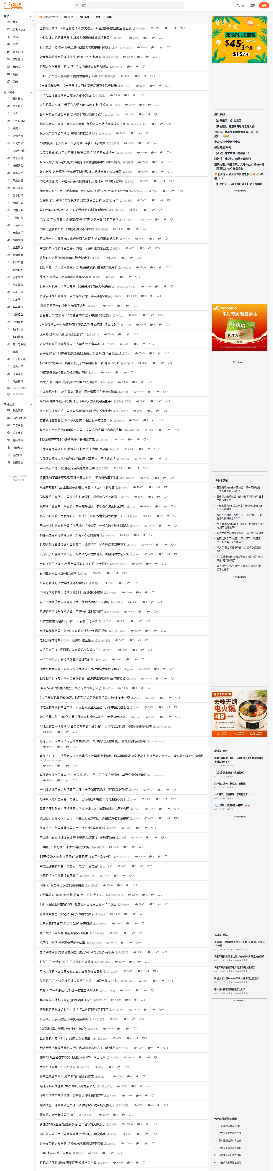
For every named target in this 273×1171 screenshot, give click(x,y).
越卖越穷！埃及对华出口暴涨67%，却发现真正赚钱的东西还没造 (83, 679)
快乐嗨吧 (18, 106)
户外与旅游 (19, 121)
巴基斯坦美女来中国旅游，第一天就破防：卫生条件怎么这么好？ (83, 506)
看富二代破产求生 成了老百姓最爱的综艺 (67, 1076)
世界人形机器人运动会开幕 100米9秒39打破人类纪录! (75, 287)
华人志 (119, 315)
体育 (15, 113)
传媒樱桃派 (112, 612)
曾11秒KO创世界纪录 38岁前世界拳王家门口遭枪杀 (74, 210)
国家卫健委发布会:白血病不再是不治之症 (67, 229)
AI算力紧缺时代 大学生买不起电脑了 (64, 583)
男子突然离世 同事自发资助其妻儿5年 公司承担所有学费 (77, 952)
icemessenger (163, 726)
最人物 (94, 1029)
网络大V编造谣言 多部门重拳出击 (62, 885)
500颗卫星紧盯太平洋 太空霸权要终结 (65, 847)
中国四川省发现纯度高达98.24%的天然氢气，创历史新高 (77, 837)
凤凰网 (129, 172)
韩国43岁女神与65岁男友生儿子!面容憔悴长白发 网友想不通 (79, 363)
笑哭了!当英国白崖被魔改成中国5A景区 (66, 277)
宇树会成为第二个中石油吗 (57, 1067)
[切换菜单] (33, 21)
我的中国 (18, 329)
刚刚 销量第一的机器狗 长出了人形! (63, 305)
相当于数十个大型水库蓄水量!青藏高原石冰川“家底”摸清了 (78, 267)
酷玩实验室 (121, 411)
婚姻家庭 (18, 255)
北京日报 (107, 866)
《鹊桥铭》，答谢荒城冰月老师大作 (234, 126)
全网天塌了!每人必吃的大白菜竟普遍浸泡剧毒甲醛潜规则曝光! (80, 162)
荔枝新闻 (114, 143)
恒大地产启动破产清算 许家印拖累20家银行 (68, 133)
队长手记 (108, 382)
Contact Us (19, 418)
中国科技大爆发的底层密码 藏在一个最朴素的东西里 (74, 248)
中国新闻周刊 (119, 564)
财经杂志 (111, 592)
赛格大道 (84, 1067)
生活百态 (18, 217)
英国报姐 (128, 363)
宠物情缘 (18, 136)
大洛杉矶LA (103, 962)
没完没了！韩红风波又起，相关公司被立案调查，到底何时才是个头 (84, 554)
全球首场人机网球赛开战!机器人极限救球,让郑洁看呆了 (76, 38)
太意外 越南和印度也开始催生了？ (62, 334)
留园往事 (18, 336)
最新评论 (18, 59)
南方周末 (109, 344)
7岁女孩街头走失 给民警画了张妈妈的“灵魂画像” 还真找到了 (79, 325)
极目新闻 (103, 468)
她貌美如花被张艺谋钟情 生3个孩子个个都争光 (71, 57)
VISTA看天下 (128, 219)
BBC (119, 296)
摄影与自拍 (19, 150)
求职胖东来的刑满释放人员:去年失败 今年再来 (70, 344)
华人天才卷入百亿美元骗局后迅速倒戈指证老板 (71, 971)
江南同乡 (18, 210)
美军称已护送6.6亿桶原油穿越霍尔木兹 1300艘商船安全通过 (80, 981)
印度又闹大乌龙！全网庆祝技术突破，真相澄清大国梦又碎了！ (81, 669)
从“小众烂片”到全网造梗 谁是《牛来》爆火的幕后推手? (76, 401)
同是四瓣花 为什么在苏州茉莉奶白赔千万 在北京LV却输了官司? (81, 181)
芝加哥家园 (118, 1009)
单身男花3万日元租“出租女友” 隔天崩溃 (66, 923)
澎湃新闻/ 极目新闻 (125, 286)
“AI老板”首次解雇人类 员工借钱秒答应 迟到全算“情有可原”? (79, 220)
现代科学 (18, 269)
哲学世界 (18, 195)
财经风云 (128, 981)
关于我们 (18, 432)
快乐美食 (18, 158)
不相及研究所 (108, 76)
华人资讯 (123, 1048)
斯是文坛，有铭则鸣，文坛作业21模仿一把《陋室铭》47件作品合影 (239, 166)
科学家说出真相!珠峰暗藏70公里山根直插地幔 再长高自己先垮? (81, 430)
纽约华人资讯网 (137, 124)
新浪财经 (106, 133)
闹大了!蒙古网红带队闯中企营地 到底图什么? (69, 382)
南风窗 (83, 573)
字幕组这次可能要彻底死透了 (59, 876)
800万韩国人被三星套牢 (56, 1153)
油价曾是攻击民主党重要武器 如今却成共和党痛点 (73, 1134)
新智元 (120, 38)
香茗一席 (18, 292)
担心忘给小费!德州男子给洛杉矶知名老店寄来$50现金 (75, 47)
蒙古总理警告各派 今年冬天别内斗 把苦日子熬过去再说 (76, 420)
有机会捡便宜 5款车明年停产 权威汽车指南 (68, 1163)
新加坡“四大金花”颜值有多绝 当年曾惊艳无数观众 (72, 1124)
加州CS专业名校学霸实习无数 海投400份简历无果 (72, 1057)
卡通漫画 (18, 225)
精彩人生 (18, 173)
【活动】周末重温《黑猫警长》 (232, 153)
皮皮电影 (127, 200)
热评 (15, 44)
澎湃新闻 (118, 602)
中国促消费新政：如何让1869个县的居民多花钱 (71, 592)
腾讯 (127, 353)
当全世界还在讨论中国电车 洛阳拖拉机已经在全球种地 (76, 411)
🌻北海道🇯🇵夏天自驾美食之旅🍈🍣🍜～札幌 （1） (239, 176)
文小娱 (115, 449)
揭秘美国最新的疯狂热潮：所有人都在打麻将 (69, 535)
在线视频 (18, 381)
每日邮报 (125, 85)
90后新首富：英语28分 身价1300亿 (63, 1029)
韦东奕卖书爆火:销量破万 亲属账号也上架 (67, 468)
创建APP (17, 455)
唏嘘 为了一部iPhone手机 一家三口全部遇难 (69, 990)
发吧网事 (18, 165)
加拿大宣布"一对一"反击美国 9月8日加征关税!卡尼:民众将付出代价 (84, 191)
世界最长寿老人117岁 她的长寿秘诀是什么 (68, 1038)
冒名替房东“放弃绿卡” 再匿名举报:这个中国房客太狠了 (76, 315)
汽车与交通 (19, 359)
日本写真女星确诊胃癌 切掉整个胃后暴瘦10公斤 (71, 114)
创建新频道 (18, 394)
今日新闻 (84, 17)
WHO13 (111, 1143)
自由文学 (18, 232)
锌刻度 (95, 583)
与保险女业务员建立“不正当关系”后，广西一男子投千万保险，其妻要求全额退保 (93, 775)
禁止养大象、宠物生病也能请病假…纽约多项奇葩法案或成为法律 (82, 124)
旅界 (97, 277)
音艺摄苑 (18, 188)
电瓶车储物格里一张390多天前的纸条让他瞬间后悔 (73, 631)
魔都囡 (129, 162)
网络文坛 (18, 180)
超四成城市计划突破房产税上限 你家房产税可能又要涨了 (77, 1105)
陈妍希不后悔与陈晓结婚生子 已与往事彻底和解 (71, 612)
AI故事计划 (88, 876)
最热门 (16, 37)
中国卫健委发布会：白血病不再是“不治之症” (69, 866)
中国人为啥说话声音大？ (228, 141)
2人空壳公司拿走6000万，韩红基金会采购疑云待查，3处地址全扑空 (85, 698)
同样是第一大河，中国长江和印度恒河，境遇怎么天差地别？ (80, 497)
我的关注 (18, 66)
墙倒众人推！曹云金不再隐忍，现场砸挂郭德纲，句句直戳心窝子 (83, 799)
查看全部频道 (19, 388)
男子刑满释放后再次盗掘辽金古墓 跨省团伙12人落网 (74, 602)
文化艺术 (18, 143)
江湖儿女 (18, 322)
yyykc (135, 525)
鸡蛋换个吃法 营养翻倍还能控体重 (62, 943)
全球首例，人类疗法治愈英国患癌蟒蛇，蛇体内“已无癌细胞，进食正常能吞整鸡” (93, 741)
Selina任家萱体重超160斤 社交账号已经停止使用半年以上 (78, 904)
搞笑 (15, 128)
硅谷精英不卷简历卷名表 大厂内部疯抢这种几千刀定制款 (77, 1048)
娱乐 (15, 351)
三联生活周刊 (123, 401)
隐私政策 (18, 440)
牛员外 (109, 650)
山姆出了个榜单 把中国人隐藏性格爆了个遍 (68, 76)
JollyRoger (109, 535)
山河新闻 (123, 487)
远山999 (102, 659)
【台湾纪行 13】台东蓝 (227, 120)
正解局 (116, 105)
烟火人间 (18, 366)
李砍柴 (130, 181)
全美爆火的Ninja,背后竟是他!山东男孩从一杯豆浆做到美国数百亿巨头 (86, 28)
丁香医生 (100, 95)
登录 (253, 5)
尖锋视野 (99, 847)
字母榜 (79, 1153)
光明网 (127, 325)
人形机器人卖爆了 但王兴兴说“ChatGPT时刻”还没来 (74, 105)
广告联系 (18, 425)
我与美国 (18, 307)
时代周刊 (140, 28)
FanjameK (101, 923)
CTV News (137, 191)
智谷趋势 (94, 334)
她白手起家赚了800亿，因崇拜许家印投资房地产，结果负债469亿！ (85, 717)
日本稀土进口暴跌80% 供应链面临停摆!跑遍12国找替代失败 (79, 239)
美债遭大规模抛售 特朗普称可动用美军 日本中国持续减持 (78, 459)
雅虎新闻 (117, 66)
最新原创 (18, 52)
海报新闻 (125, 904)
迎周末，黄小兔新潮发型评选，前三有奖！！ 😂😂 (236, 134)
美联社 (104, 1162)
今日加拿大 (105, 1086)
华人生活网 (98, 933)
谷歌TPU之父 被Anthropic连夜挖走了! (65, 258)
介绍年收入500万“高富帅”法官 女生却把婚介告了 (72, 895)
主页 (15, 22)
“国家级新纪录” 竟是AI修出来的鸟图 (63, 372)
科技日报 (103, 229)
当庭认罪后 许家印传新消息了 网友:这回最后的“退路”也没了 (79, 200)
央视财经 (92, 885)
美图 (15, 81)
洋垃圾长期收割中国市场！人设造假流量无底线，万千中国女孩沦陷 (84, 707)
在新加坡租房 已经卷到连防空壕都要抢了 (67, 914)
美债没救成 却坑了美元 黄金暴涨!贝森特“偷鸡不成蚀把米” (78, 153)
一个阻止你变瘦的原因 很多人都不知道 (65, 95)
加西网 (103, 1038)
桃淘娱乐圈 (111, 57)
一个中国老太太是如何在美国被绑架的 (65, 659)
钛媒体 (116, 248)
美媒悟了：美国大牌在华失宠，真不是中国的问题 (72, 828)
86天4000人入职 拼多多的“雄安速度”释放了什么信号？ (76, 856)
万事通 (112, 1124)
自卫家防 (18, 247)
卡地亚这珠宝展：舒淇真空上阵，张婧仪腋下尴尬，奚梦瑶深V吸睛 (84, 789)
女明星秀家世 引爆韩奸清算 (58, 573)
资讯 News (19, 29)
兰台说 (126, 239)
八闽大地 (18, 240)
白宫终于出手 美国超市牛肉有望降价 (64, 1019)
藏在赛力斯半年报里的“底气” (59, 1115)
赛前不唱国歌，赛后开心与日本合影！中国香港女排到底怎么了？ (83, 516)
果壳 (93, 372)
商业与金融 (19, 344)
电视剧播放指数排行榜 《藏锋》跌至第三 (67, 640)
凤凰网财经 (87, 1115)
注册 (264, 5)
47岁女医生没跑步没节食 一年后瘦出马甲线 (68, 621)
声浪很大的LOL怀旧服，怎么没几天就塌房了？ (71, 650)
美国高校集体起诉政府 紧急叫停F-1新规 (66, 1000)
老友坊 (16, 299)
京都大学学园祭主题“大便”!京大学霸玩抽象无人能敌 (74, 67)
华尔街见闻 (125, 152)
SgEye (101, 914)
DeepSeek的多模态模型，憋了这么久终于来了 (70, 688)
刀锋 (126, 497)
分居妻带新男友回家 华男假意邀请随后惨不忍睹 (71, 1143)
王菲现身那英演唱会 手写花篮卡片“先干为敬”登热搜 (74, 449)
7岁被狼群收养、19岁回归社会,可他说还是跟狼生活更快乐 (78, 86)
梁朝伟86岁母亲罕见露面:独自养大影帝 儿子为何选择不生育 (79, 478)
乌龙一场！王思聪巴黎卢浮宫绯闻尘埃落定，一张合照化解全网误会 (84, 525)
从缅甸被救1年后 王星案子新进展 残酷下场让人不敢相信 (77, 487)
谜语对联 (18, 374)
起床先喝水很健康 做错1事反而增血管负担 (68, 1086)
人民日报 (103, 439)
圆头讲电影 (104, 640)
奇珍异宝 (18, 98)
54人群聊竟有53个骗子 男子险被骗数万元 (67, 439)
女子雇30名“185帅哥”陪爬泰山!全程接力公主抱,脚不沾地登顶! (80, 353)
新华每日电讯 (118, 631)
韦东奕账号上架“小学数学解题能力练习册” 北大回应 (74, 564)
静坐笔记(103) (222, 147)
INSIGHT (101, 1000)
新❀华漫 (18, 262)
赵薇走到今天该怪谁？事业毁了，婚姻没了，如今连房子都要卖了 (83, 545)
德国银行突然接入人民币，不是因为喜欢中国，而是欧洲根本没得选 (84, 818)
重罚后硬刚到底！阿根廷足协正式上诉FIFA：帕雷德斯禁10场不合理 (84, 809)
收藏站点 (18, 462)
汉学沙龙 (18, 277)
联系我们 (18, 410)
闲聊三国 (18, 203)
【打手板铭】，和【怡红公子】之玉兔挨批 (238, 184)
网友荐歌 (18, 284)
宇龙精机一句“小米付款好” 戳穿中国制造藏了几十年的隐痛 (78, 392)
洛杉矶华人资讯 (123, 47)
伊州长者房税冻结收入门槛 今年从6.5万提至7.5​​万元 (74, 1009)
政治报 (113, 1134)
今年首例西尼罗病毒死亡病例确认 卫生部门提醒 (71, 1096)
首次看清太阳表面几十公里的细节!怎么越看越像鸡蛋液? (76, 296)
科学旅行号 (133, 430)
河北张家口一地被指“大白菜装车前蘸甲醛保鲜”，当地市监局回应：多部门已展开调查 (96, 726)
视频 (15, 74)
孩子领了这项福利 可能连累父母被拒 (64, 933)
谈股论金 (18, 314)
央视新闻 (123, 952)
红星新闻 (124, 459)
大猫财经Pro (123, 856)
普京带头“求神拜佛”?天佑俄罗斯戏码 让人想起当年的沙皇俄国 (80, 172)
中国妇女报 (95, 943)
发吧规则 (18, 447)
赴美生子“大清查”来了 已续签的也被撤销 (66, 962)
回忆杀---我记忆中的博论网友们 (232, 158)
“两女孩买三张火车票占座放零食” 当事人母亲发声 (72, 143)
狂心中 (133, 516)
